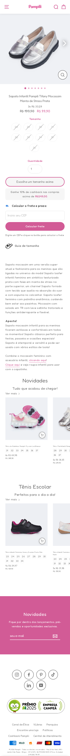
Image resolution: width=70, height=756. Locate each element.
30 (40, 126)
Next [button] (68, 44)
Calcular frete (35, 226)
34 (40, 137)
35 (52, 137)
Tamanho (35, 118)
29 (28, 126)
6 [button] (42, 88)
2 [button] (29, 88)
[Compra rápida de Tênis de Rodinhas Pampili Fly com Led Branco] (42, 435)
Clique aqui (12, 364)
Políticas (48, 730)
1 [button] (25, 88)
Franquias (52, 724)
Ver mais (11, 393)
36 (34, 147)
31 (52, 126)
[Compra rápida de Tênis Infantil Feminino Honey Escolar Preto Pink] (42, 541)
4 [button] (35, 88)
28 (16, 126)
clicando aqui (37, 360)
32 (16, 137)
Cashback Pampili (18, 735)
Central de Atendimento (47, 735)
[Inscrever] (56, 636)
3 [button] (32, 88)
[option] (35, 49)
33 (28, 137)
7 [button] (45, 88)
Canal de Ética (20, 724)
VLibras (37, 724)
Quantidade (35, 160)
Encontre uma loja (27, 730)
